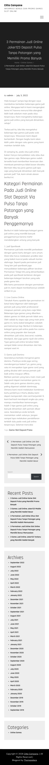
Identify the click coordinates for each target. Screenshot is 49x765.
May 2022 (14, 579)
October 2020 (16, 656)
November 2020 (17, 652)
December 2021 (16, 599)
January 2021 (15, 644)
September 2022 (17, 562)
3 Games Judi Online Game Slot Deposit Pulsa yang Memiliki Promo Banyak (24, 501)
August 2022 (15, 566)
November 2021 (16, 603)
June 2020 (14, 673)
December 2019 (16, 697)
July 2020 (14, 669)
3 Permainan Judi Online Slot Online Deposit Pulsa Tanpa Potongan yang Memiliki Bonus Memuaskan (25, 529)
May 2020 (14, 677)
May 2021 (14, 628)
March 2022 (15, 587)
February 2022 (16, 591)
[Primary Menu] (42, 17)
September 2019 (17, 710)
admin (10, 95)
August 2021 (15, 616)
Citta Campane (13, 5)
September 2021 (17, 611)
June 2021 (14, 624)
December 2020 (16, 648)
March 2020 (15, 685)
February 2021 (16, 640)
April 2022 (14, 583)
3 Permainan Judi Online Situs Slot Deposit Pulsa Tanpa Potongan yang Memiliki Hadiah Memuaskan (25, 519)
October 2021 (15, 607)
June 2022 (14, 575)
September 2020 (17, 661)
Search (10, 472)
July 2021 (14, 620)
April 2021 (14, 632)
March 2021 (15, 636)
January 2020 (16, 693)
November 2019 (16, 702)
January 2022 (16, 595)
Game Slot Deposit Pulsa (20, 430)
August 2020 (15, 665)
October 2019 (15, 706)
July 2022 (14, 570)
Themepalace (30, 760)
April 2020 (14, 681)
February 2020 (16, 689)
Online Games (16, 732)
